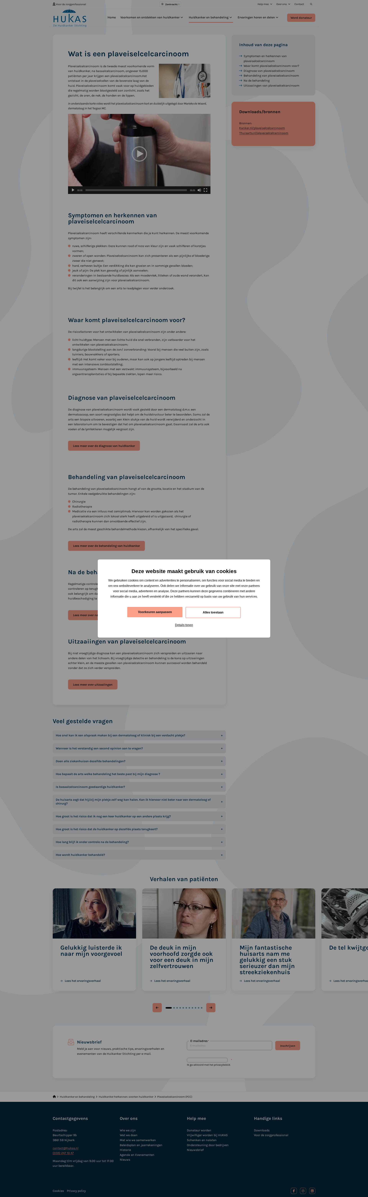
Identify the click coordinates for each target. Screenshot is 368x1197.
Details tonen (184, 625)
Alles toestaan (213, 612)
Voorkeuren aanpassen (155, 612)
